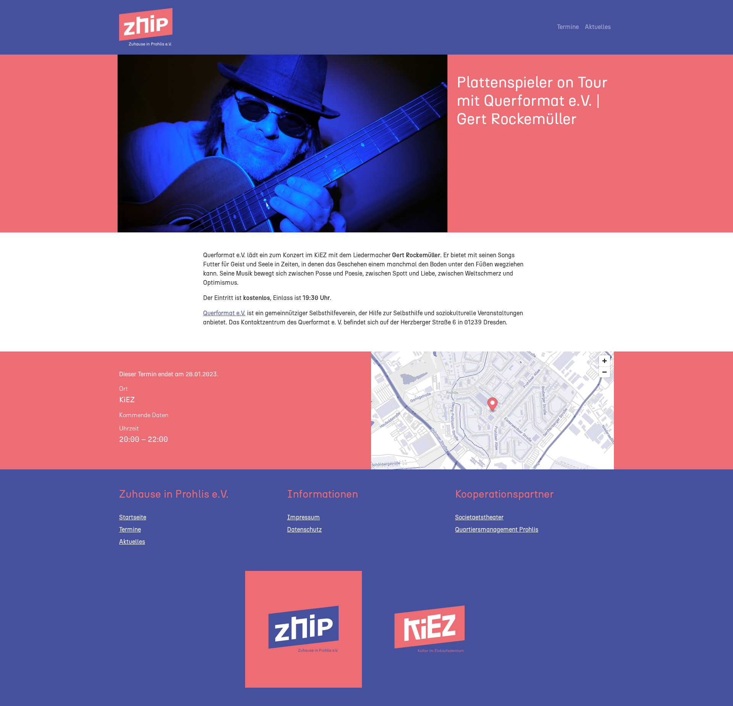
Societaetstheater (479, 517)
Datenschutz (304, 529)
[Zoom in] (604, 360)
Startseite (132, 517)
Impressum (303, 517)
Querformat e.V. (224, 313)
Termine (568, 27)
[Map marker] (493, 405)
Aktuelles (598, 27)
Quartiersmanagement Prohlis (496, 529)
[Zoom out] (604, 371)
